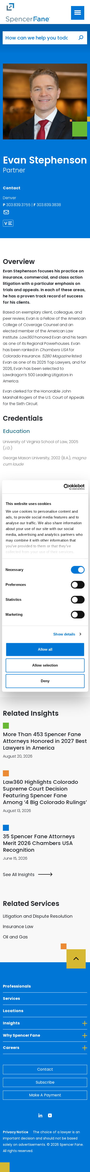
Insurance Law (18, 926)
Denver (9, 198)
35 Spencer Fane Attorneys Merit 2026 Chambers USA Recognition (39, 843)
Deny (45, 681)
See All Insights (19, 874)
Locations (13, 1011)
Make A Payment (45, 1095)
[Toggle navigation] (77, 13)
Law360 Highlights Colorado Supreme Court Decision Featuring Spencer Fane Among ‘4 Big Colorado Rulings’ (45, 792)
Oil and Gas (15, 937)
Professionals (17, 986)
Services (11, 998)
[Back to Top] (78, 956)
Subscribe (45, 1082)
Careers (33, 1047)
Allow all (45, 649)
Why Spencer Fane (43, 1035)
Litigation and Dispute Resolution (37, 916)
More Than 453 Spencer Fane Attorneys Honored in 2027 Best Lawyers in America (45, 741)
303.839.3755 (18, 205)
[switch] (77, 585)
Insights (33, 1023)
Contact (45, 1069)
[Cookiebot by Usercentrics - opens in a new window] (64, 487)
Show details (64, 634)
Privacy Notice (16, 1132)
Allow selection (45, 665)
